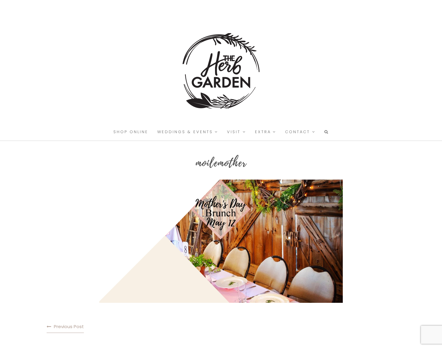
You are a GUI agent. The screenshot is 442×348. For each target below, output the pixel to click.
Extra (263, 132)
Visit (234, 132)
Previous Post (69, 326)
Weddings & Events (185, 132)
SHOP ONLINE (130, 132)
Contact (297, 132)
